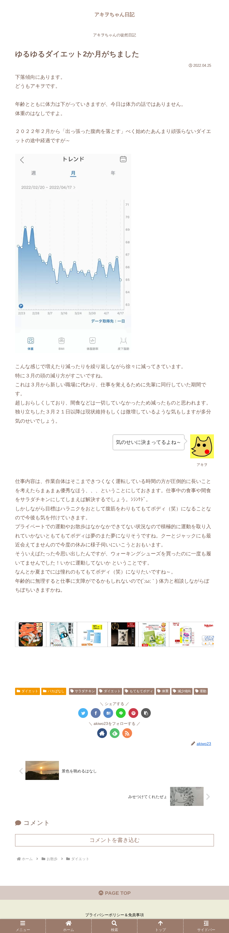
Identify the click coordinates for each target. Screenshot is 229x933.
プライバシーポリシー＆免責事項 (114, 915)
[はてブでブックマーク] (108, 713)
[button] (146, 713)
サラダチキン (85, 691)
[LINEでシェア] (121, 713)
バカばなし (56, 691)
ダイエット (30, 691)
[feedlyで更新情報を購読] (115, 733)
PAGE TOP (117, 893)
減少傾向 (184, 691)
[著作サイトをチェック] (102, 733)
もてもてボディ (141, 691)
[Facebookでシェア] (96, 713)
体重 (165, 691)
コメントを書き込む (114, 840)
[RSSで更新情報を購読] (127, 733)
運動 (203, 691)
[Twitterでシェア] (83, 713)
